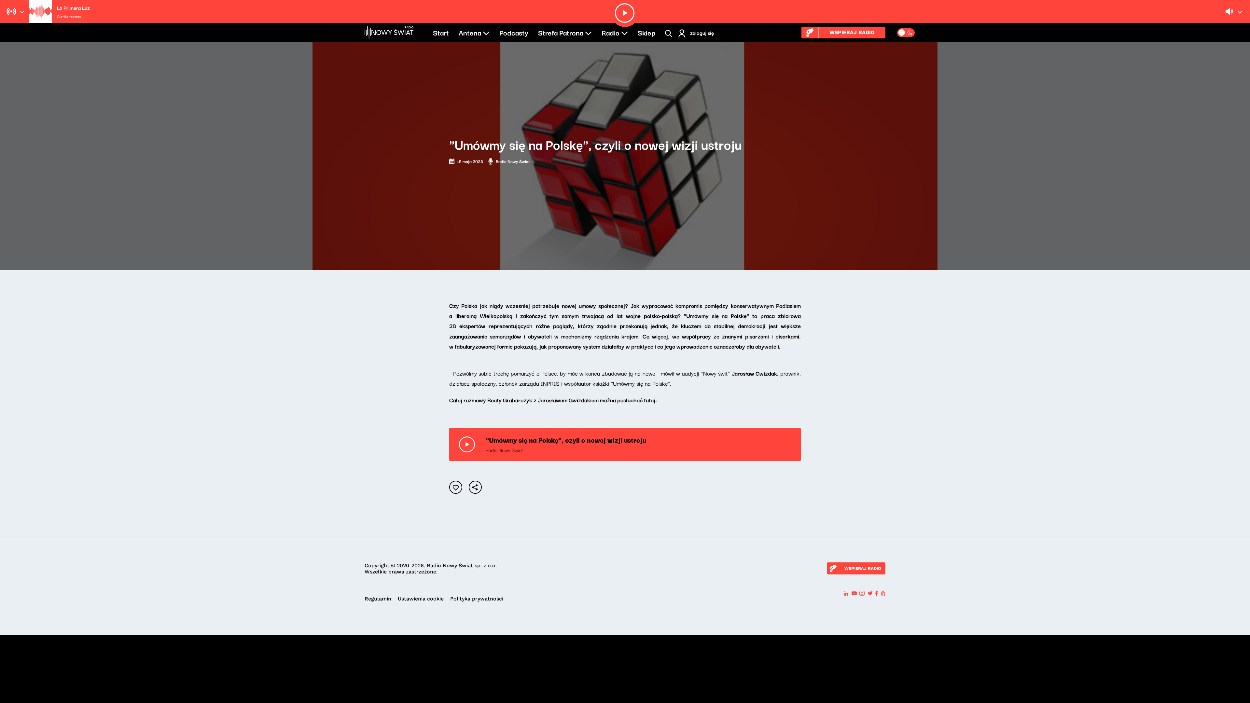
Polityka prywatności (476, 599)
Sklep (646, 32)
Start (441, 32)
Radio (610, 32)
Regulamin (378, 599)
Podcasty (513, 32)
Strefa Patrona (560, 32)
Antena (470, 32)
